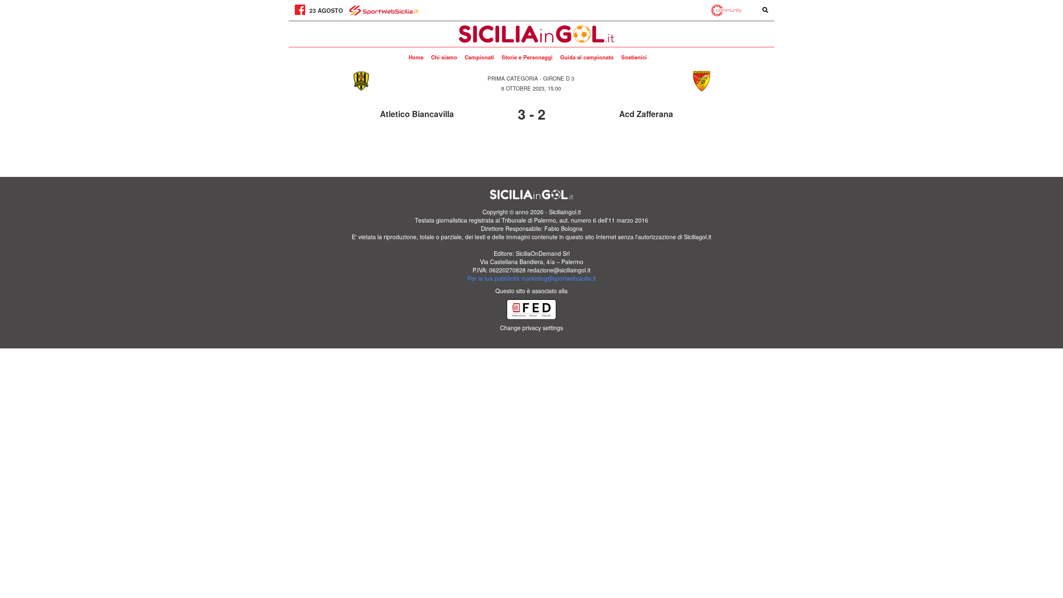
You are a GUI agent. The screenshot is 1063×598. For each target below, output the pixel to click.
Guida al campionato (587, 57)
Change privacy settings (531, 328)
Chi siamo (444, 57)
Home (416, 57)
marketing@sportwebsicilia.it (558, 278)
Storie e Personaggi (527, 57)
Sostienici (634, 57)
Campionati (479, 57)
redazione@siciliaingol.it (558, 270)
